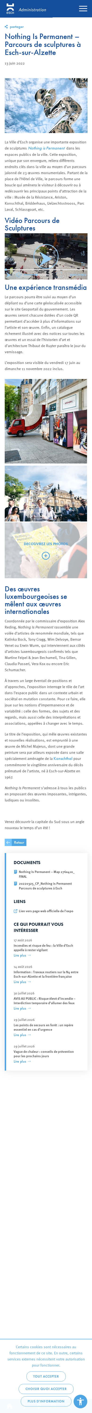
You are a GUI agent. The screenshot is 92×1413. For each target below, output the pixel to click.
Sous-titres (78, 275)
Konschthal (63, 758)
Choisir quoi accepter (46, 1389)
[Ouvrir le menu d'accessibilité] (80, 1401)
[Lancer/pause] (9, 274)
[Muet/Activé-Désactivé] (19, 274)
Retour (19, 842)
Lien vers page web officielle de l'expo (46, 911)
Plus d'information (46, 1401)
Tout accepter (46, 1377)
